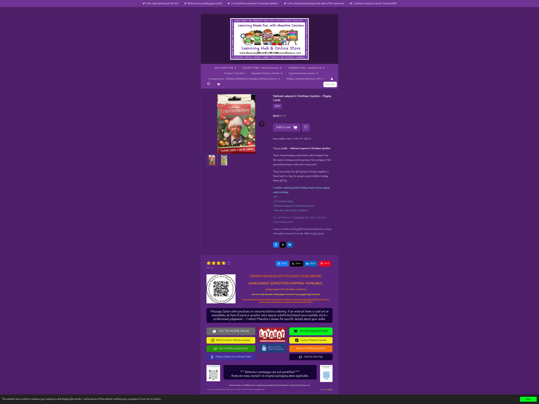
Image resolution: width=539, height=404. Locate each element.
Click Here (317, 233)
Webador (330, 390)
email (303, 294)
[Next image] (262, 124)
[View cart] (218, 84)
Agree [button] (528, 399)
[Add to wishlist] (306, 127)
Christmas (299, 217)
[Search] (208, 84)
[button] (211, 160)
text (309, 294)
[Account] (331, 79)
